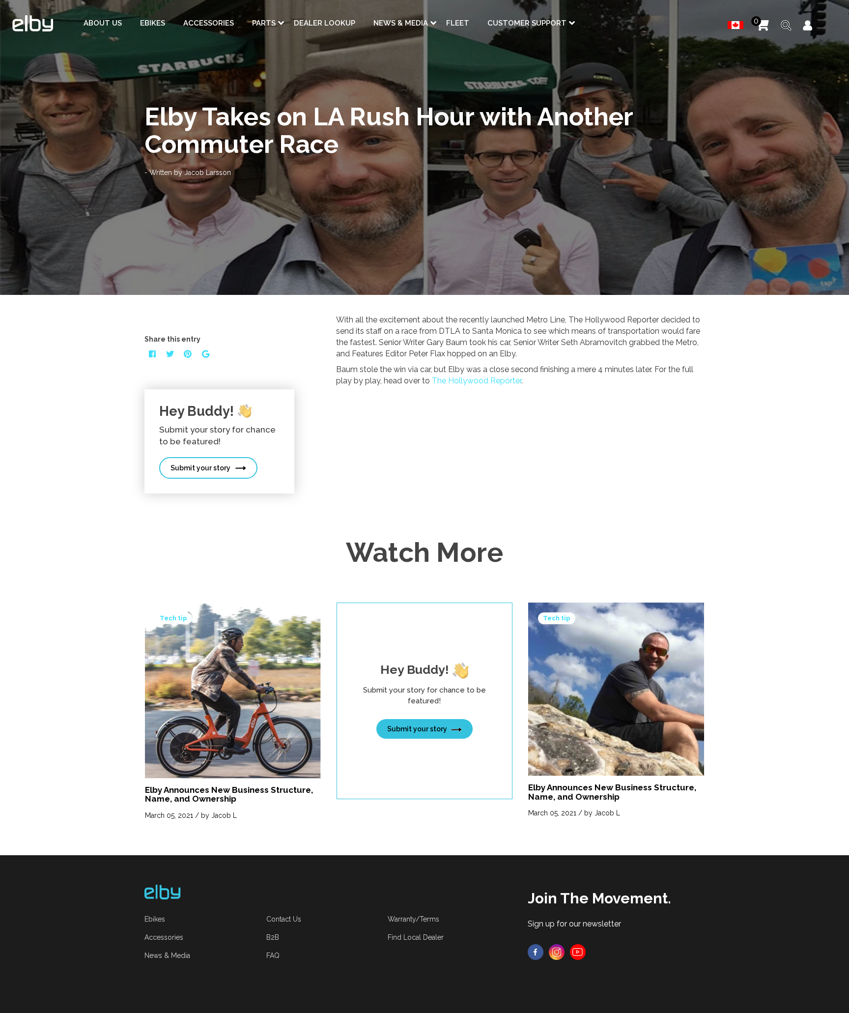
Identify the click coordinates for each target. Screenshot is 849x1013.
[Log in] (807, 25)
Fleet (457, 23)
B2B (272, 937)
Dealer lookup (324, 23)
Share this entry (172, 339)
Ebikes (152, 23)
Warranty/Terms (413, 919)
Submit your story (200, 468)
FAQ (273, 955)
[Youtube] (578, 951)
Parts (264, 23)
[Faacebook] (535, 951)
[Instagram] (557, 951)
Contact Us (283, 919)
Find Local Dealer (416, 937)
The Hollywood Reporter (476, 380)
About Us (103, 23)
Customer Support (526, 23)
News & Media (400, 23)
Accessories (208, 23)
